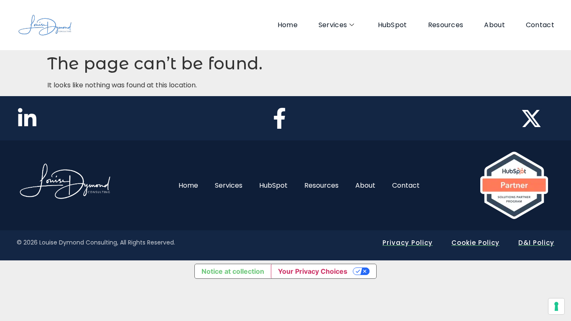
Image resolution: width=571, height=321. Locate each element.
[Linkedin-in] (27, 118)
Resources (446, 25)
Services (333, 25)
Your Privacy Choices (312, 271)
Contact (540, 25)
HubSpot (392, 25)
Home (288, 25)
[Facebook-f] (279, 118)
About (494, 25)
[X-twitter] (531, 118)
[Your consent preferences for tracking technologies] (556, 306)
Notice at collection (232, 271)
